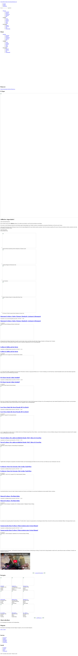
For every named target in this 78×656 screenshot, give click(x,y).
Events (7, 18)
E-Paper (4, 4)
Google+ (4, 648)
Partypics (7, 20)
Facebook (4, 647)
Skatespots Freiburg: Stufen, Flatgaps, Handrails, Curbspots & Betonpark (20, 316)
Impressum (5, 637)
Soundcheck (8, 14)
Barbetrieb (2, 586)
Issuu (4, 649)
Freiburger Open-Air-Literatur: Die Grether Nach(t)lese (15, 466)
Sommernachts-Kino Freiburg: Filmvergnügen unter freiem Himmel (19, 525)
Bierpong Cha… (26, 586)
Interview (7, 13)
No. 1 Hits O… (3, 612)
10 (39, 617)
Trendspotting (8, 28)
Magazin (4, 10)
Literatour (7, 15)
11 (40, 617)
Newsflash (7, 35)
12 (41, 617)
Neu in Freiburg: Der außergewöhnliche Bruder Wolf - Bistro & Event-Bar (20, 438)
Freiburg (1, 1)
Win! (6, 27)
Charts (7, 22)
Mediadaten (5, 6)
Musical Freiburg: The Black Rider (10, 496)
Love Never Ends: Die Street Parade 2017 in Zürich (14, 407)
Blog (6, 16)
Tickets (7, 23)
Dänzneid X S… (26, 599)
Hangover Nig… (14, 599)
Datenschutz (5, 642)
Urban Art (7, 26)
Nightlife (4, 17)
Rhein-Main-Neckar (6, 1)
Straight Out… (14, 586)
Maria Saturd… (14, 612)
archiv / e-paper (3, 629)
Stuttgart (11, 1)
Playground (5, 24)
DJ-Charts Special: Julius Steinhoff (10, 377)
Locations (7, 19)
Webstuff (7, 25)
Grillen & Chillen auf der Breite (9, 347)
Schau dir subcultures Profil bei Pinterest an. (7, 89)
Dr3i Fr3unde (2, 599)
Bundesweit (15, 1)
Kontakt (4, 3)
